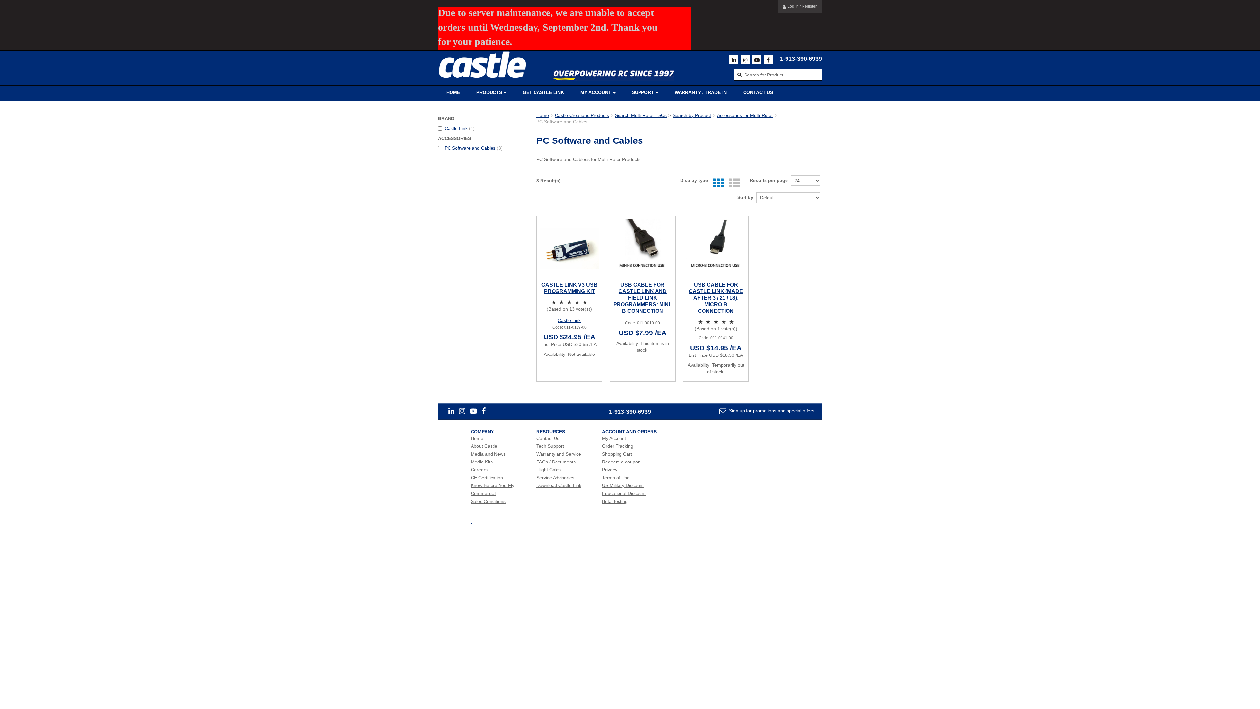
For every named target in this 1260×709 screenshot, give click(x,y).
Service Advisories (555, 477)
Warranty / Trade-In (701, 92)
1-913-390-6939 (801, 58)
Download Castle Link (558, 485)
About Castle (484, 446)
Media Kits (482, 461)
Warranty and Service (558, 454)
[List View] (732, 183)
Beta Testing (615, 501)
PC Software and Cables (474, 148)
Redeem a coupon (621, 461)
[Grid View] (716, 183)
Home (453, 92)
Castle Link (460, 128)
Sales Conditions (488, 501)
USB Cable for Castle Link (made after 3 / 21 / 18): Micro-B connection (716, 298)
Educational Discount (624, 493)
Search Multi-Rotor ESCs (641, 115)
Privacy (609, 469)
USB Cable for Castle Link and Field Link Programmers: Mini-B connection (642, 298)
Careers (479, 469)
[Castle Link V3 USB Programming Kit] (569, 249)
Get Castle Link (543, 92)
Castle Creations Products (582, 115)
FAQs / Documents (556, 461)
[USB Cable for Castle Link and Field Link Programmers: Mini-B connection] (642, 249)
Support (643, 92)
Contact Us (758, 92)
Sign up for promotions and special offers (771, 410)
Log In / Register (802, 6)
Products (489, 92)
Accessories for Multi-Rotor (745, 115)
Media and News (488, 454)
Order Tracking (617, 446)
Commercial (483, 493)
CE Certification (487, 477)
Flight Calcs (548, 469)
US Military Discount (623, 485)
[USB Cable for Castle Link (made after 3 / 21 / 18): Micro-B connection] (716, 249)
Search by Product (692, 115)
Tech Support (550, 446)
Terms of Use (616, 477)
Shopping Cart (617, 454)
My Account (595, 92)
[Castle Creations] (482, 65)
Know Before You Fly (492, 485)
